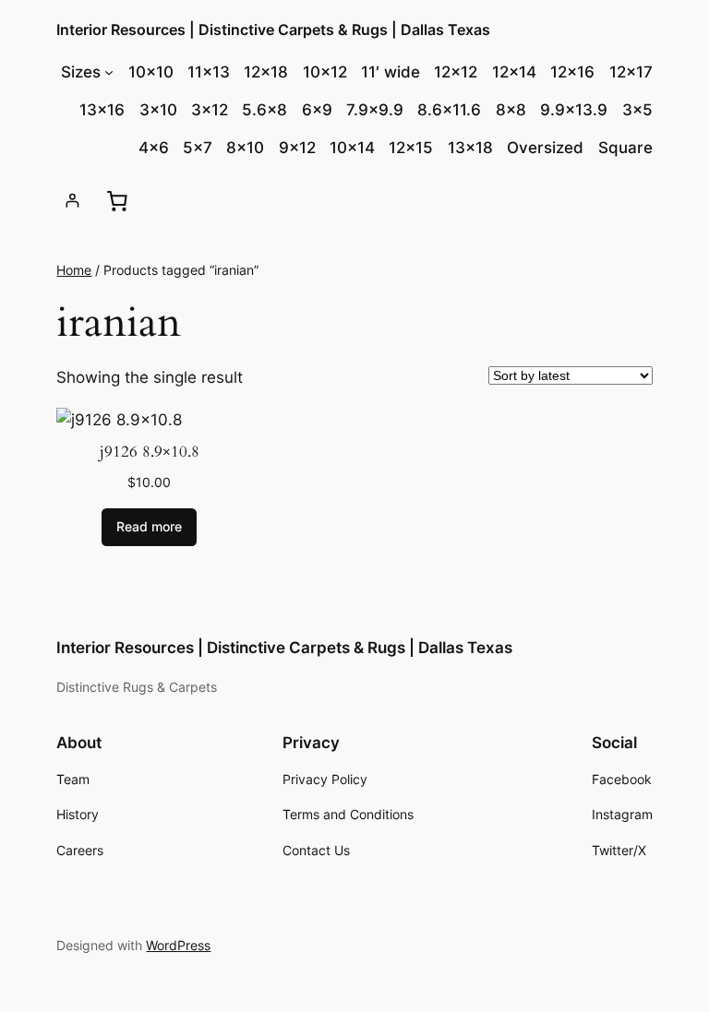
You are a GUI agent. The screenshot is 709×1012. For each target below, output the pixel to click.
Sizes (81, 72)
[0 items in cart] (117, 201)
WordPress (178, 945)
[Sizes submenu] (109, 72)
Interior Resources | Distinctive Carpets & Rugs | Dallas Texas (273, 29)
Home (73, 270)
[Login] (72, 200)
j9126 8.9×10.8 (149, 452)
